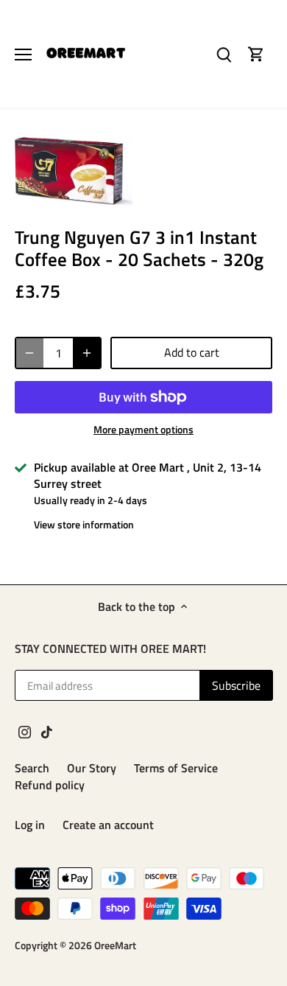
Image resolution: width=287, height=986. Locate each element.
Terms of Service (176, 768)
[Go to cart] (256, 54)
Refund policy (50, 785)
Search (32, 768)
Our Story (91, 768)
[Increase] (87, 353)
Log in (30, 824)
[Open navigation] (23, 54)
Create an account (108, 824)
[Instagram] (24, 731)
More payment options (143, 429)
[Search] (224, 54)
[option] (73, 171)
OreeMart (115, 945)
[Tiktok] (46, 731)
